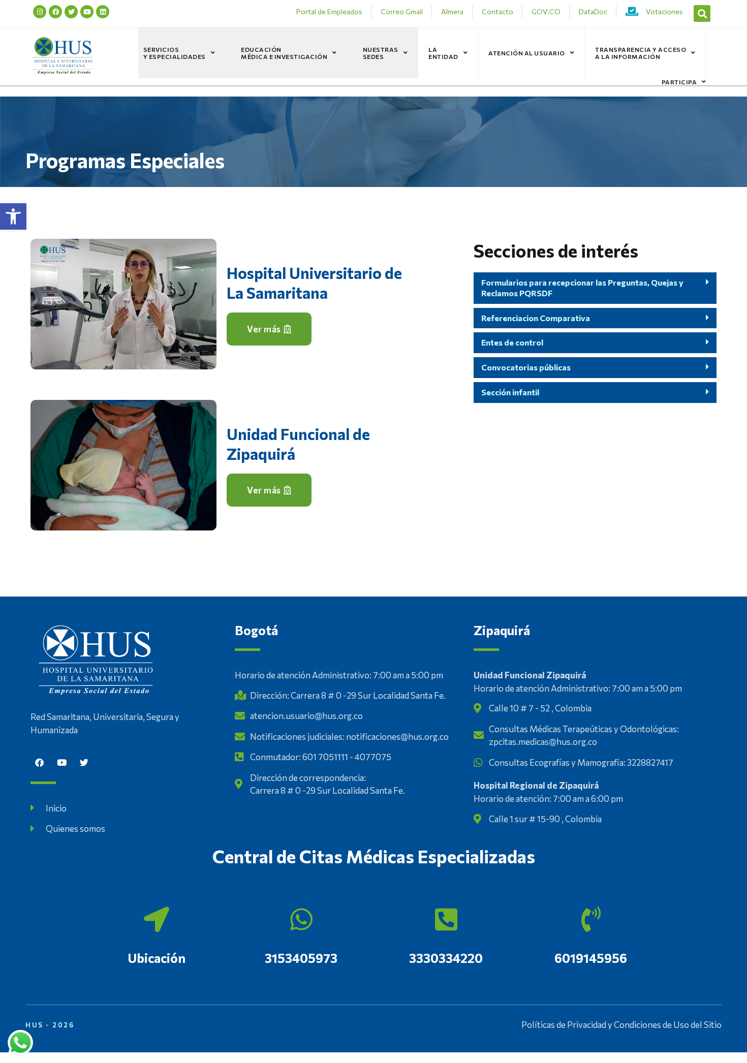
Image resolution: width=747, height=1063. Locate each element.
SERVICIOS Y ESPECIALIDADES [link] (174, 53)
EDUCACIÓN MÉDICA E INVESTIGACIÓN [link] (284, 53)
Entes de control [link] (512, 342)
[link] (13, 216)
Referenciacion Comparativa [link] (535, 318)
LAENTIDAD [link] (443, 53)
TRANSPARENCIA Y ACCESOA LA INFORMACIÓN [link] (640, 53)
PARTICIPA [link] (679, 81)
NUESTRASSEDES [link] (380, 53)
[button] (702, 13)
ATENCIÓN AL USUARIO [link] (526, 52)
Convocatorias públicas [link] (526, 367)
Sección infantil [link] (510, 392)
